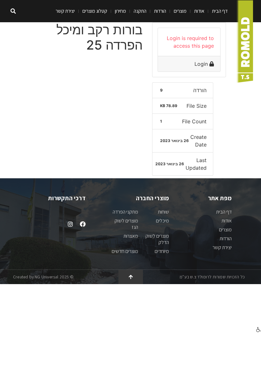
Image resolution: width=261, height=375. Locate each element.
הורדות (160, 11)
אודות (199, 11)
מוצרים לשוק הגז (126, 223)
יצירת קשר (65, 11)
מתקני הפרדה (125, 211)
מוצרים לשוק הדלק (157, 239)
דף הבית (220, 11)
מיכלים (162, 220)
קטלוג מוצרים (94, 11)
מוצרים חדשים (125, 251)
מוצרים (180, 11)
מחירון (120, 11)
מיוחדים (162, 251)
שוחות (163, 211)
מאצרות (130, 236)
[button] (13, 11)
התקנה (140, 11)
